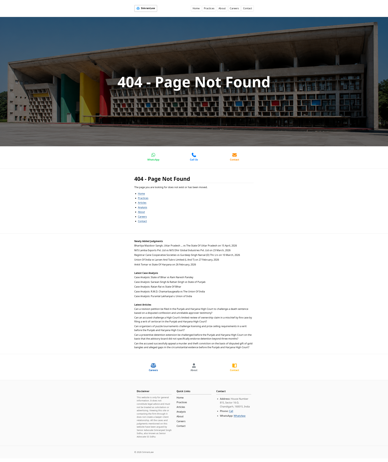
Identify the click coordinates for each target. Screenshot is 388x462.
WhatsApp (240, 415)
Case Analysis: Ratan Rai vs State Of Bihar (157, 286)
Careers (234, 8)
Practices (209, 8)
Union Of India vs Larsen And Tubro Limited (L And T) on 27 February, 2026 (176, 259)
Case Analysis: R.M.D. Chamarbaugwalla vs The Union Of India (169, 291)
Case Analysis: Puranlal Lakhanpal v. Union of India (163, 296)
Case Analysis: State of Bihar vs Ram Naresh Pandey (163, 277)
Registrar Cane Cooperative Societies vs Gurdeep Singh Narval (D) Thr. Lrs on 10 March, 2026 (187, 255)
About (222, 8)
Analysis (142, 207)
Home (196, 8)
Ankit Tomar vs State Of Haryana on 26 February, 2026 (165, 264)
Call (231, 411)
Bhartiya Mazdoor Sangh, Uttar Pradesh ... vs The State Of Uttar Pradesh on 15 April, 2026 (185, 245)
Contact (247, 8)
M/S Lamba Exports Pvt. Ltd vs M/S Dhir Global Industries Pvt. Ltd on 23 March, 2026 (182, 250)
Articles (142, 202)
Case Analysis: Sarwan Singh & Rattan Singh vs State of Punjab (170, 282)
